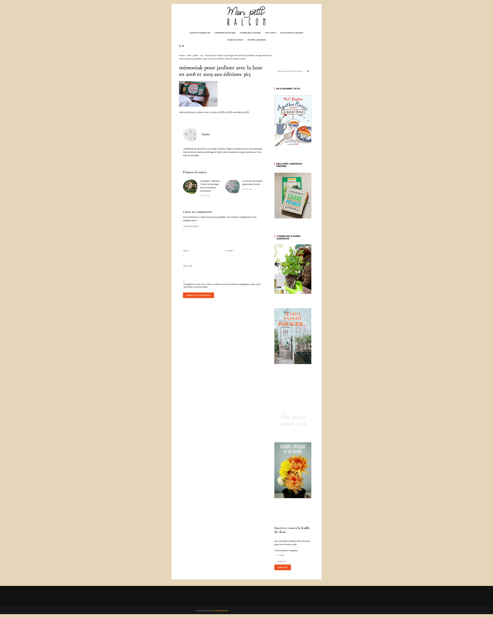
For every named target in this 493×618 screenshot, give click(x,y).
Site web (187, 265)
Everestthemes (220, 610)
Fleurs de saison (235, 40)
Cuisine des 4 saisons (250, 33)
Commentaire (191, 226)
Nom (186, 250)
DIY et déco (270, 33)
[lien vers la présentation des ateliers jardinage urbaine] (292, 269)
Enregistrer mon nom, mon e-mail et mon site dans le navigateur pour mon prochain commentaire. (222, 285)
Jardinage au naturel (225, 33)
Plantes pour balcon (200, 33)
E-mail (230, 250)
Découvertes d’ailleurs (291, 33)
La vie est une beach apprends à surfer (252, 183)
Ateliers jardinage (257, 40)
